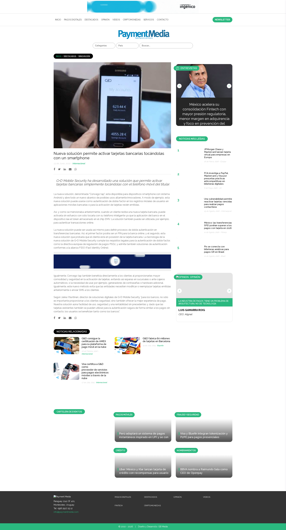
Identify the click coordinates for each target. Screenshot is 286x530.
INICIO (58, 19)
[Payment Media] (144, 31)
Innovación (84, 56)
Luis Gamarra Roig (191, 310)
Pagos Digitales (73, 19)
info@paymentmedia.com (66, 512)
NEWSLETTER (222, 19)
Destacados (91, 19)
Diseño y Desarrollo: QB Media (153, 526)
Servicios (148, 19)
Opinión (105, 19)
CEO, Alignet (185, 314)
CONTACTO (162, 19)
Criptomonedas (131, 19)
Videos (116, 19)
